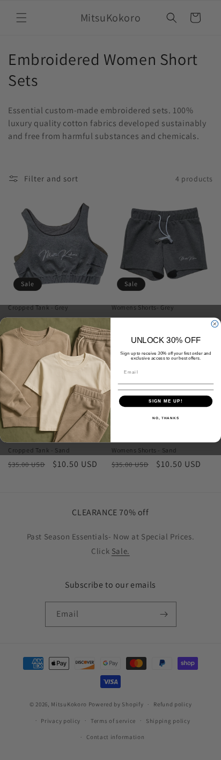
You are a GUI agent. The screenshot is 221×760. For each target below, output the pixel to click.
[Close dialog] (214, 323)
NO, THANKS (165, 418)
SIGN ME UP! (166, 401)
